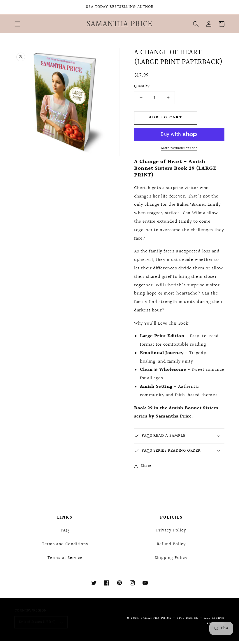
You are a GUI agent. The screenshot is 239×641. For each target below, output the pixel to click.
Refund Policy (171, 544)
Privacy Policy (171, 530)
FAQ (65, 530)
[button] (17, 24)
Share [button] (146, 466)
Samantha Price (156, 618)
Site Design (188, 618)
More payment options (179, 148)
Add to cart (165, 117)
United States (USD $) (37, 622)
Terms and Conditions (65, 544)
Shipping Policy (171, 558)
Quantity (142, 86)
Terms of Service (65, 558)
